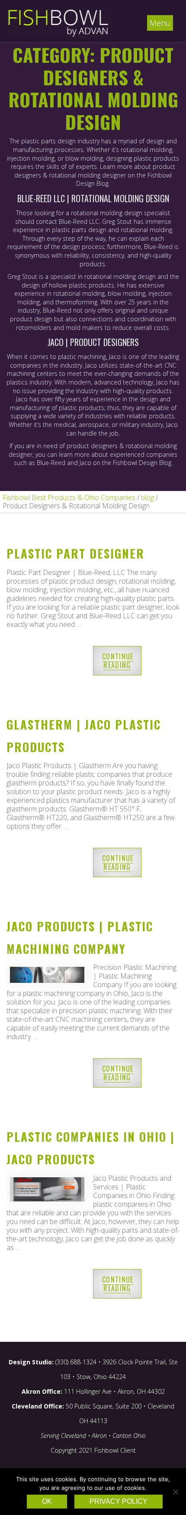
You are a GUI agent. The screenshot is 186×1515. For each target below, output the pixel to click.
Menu (160, 23)
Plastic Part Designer (75, 553)
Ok (47, 1501)
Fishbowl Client (115, 1450)
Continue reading (117, 660)
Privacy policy (119, 1501)
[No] (175, 1491)
